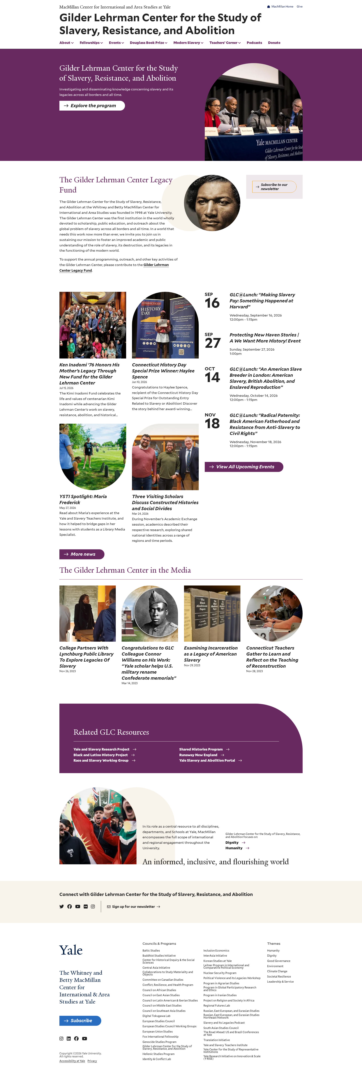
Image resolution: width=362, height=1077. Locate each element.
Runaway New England (198, 755)
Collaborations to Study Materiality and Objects (168, 973)
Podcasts (254, 42)
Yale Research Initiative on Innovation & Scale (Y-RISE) (232, 1057)
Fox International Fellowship (161, 1037)
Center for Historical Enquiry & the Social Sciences (169, 961)
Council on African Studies (159, 990)
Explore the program (93, 105)
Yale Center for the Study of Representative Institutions (230, 1050)
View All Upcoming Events (245, 466)
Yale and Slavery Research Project (102, 749)
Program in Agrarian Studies (221, 983)
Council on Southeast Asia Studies (164, 1011)
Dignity (232, 843)
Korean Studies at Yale (217, 961)
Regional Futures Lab (216, 1005)
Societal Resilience (279, 976)
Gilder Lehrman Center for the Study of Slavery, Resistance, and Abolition (167, 1047)
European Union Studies (158, 1031)
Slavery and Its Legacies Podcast (224, 1023)
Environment (275, 966)
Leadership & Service (280, 982)
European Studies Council (159, 1021)
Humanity (233, 848)
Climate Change (277, 971)
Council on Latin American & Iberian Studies (170, 1000)
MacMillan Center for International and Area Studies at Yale (115, 7)
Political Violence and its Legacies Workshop (232, 978)
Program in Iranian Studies (220, 995)
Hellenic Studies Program (159, 1054)
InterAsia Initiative (215, 956)
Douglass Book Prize (147, 42)
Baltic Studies (151, 950)
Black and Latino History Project (101, 755)
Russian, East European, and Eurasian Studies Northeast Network (231, 1016)
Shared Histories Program (201, 749)
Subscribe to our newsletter (274, 187)
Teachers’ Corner (223, 42)
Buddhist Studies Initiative (159, 956)
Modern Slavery (186, 42)
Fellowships (90, 42)
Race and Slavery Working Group (101, 760)
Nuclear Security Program (219, 973)
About (64, 42)
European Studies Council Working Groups (169, 1026)
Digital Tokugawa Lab (156, 1016)
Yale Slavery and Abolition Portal (207, 760)
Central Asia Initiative (156, 968)
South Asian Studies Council (221, 1028)
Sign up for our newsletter (133, 907)
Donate (274, 42)
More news (83, 554)
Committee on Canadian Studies (163, 980)
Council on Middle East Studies (162, 1005)
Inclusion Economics (216, 950)
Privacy (92, 1061)
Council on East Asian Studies (161, 995)
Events (115, 42)
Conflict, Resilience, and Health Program (168, 985)
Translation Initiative (216, 1040)
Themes (273, 943)
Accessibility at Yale (72, 1061)
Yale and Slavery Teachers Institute (225, 1045)
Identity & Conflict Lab (157, 1059)
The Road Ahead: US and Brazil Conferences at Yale (231, 1033)
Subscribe (81, 1020)
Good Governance (278, 961)
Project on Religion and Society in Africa (228, 1000)
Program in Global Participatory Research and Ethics (229, 988)
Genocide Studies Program (159, 1042)
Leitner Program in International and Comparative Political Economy (226, 966)
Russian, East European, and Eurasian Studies (231, 1011)
